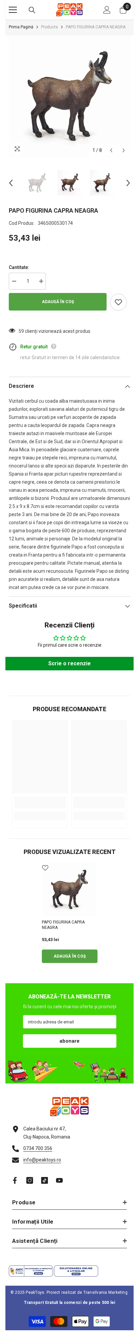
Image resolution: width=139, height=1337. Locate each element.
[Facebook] (15, 1180)
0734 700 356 (37, 1148)
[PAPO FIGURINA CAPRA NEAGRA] (69, 889)
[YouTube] (59, 1180)
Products (49, 27)
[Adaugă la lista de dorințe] (118, 302)
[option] (69, 96)
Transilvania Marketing (105, 1292)
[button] (111, 150)
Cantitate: (19, 267)
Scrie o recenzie (69, 663)
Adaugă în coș (58, 301)
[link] (40, 802)
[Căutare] (32, 10)
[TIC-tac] (44, 1180)
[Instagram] (30, 1180)
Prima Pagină (21, 27)
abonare (69, 1041)
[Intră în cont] (107, 10)
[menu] (13, 10)
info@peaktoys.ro (42, 1159)
